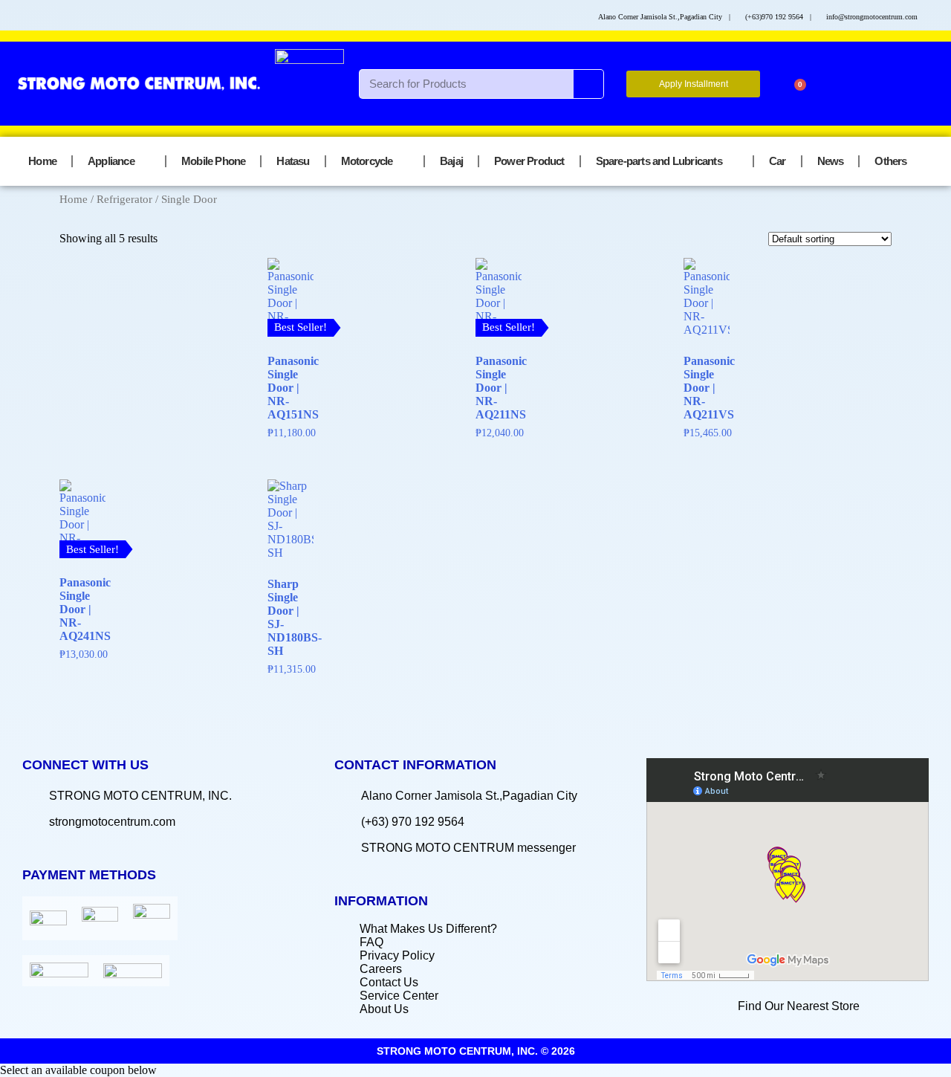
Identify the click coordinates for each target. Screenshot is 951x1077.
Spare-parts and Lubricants (659, 161)
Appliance (111, 161)
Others (890, 161)
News (830, 161)
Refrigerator (124, 199)
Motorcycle (367, 161)
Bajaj (451, 161)
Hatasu (292, 161)
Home (42, 161)
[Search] (588, 84)
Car (777, 161)
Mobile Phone (213, 161)
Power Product (529, 161)
